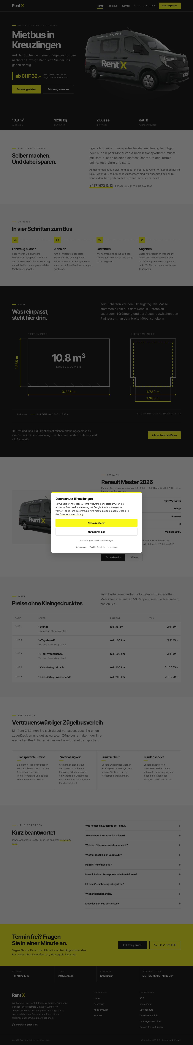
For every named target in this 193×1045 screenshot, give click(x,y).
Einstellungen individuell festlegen (97, 540)
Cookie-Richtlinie (97, 547)
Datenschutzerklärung (72, 514)
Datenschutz (81, 547)
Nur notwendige (96, 531)
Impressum (112, 547)
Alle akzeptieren (96, 522)
